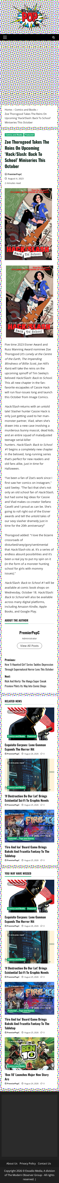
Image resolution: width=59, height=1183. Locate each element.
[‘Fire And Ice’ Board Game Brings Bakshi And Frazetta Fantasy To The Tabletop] (29, 826)
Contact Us (44, 1163)
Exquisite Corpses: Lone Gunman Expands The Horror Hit (25, 746)
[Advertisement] (29, 71)
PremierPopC (15, 174)
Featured (29, 134)
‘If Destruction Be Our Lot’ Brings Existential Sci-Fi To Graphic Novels (27, 798)
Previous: (29, 664)
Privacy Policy (28, 1163)
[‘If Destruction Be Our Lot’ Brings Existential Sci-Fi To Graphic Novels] (29, 775)
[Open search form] (53, 37)
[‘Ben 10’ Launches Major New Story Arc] (29, 1053)
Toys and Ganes (26, 838)
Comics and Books (14, 134)
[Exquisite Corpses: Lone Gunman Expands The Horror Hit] (29, 723)
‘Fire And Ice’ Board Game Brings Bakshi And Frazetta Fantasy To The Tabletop (27, 851)
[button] (5, 37)
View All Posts (29, 646)
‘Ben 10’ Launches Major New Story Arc (27, 1076)
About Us (11, 1163)
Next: (25, 681)
